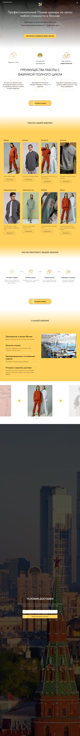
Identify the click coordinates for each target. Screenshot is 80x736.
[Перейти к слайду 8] (43, 418)
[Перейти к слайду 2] (36, 418)
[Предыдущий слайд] (19, 400)
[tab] (20, 338)
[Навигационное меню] (77, 2)
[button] (40, 36)
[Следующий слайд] (60, 400)
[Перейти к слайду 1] (35, 418)
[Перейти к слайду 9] (44, 418)
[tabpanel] (58, 346)
